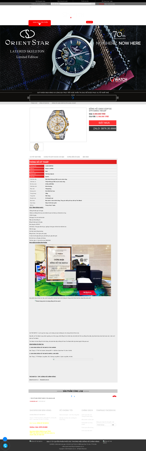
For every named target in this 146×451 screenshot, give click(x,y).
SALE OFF (89, 22)
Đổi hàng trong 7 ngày (106, 1)
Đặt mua (104, 122)
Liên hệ (114, 22)
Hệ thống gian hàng (40, 1)
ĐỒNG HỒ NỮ (81, 22)
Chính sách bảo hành (87, 430)
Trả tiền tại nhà (84, 1)
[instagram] (109, 417)
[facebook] (100, 417)
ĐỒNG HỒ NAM (72, 22)
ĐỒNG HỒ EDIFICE (44, 103)
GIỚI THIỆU (63, 22)
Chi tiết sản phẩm (35, 157)
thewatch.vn (35, 379)
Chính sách (87, 410)
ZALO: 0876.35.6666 (109, 4)
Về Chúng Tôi (66, 410)
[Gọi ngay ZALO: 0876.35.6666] (5, 445)
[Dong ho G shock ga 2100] (73, 57)
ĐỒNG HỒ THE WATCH (43, 423)
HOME (55, 22)
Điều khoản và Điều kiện (88, 419)
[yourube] (112, 417)
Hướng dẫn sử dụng (73, 157)
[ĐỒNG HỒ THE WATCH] (73, 14)
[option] (58, 125)
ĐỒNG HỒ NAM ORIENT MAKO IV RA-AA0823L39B (42, 398)
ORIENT (73, 95)
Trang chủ (34, 103)
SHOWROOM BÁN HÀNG (40, 410)
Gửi (113, 425)
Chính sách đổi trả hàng (87, 427)
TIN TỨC (107, 22)
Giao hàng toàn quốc (62, 1)
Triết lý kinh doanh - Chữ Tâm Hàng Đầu (69, 414)
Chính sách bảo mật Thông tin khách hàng (87, 415)
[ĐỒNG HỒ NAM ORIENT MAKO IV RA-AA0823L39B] (73, 396)
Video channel (98, 22)
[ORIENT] (73, 98)
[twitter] (103, 417)
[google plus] (106, 417)
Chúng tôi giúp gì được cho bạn (54, 157)
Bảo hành (86, 157)
